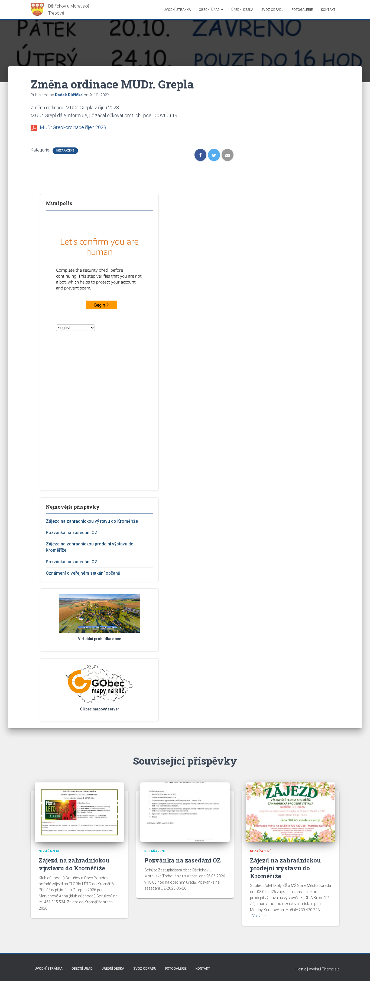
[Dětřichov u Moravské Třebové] (62, 10)
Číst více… (259, 916)
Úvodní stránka (177, 10)
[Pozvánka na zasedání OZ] (185, 812)
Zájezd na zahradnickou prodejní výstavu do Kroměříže (285, 868)
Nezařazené (65, 150)
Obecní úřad (209, 10)
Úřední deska (242, 10)
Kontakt (328, 10)
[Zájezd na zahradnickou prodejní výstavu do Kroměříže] (290, 812)
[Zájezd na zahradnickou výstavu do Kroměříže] (79, 812)
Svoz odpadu (272, 10)
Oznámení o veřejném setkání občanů (83, 573)
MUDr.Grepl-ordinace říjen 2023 (73, 127)
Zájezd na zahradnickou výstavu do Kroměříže (92, 521)
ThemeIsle (330, 969)
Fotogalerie (302, 10)
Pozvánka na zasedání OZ (72, 532)
